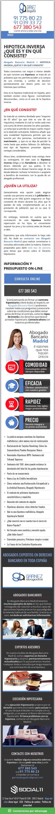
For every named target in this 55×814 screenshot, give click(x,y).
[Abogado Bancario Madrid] (27, 10)
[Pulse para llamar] (27, 30)
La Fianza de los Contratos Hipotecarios (24, 544)
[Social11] (27, 789)
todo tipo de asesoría (39, 247)
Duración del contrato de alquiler (21, 502)
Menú (10, 35)
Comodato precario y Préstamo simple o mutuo (28, 539)
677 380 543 (27, 291)
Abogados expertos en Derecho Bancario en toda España (27, 557)
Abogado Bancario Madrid (19, 62)
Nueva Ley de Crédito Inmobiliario (22, 478)
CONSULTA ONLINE (27, 278)
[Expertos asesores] (27, 639)
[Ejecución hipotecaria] (27, 691)
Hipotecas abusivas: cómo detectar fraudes (26, 507)
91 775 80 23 (29, 771)
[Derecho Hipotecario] (27, 587)
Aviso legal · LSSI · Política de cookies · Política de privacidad (30, 803)
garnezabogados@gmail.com (27, 777)
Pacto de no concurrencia (18, 473)
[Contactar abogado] (27, 745)
